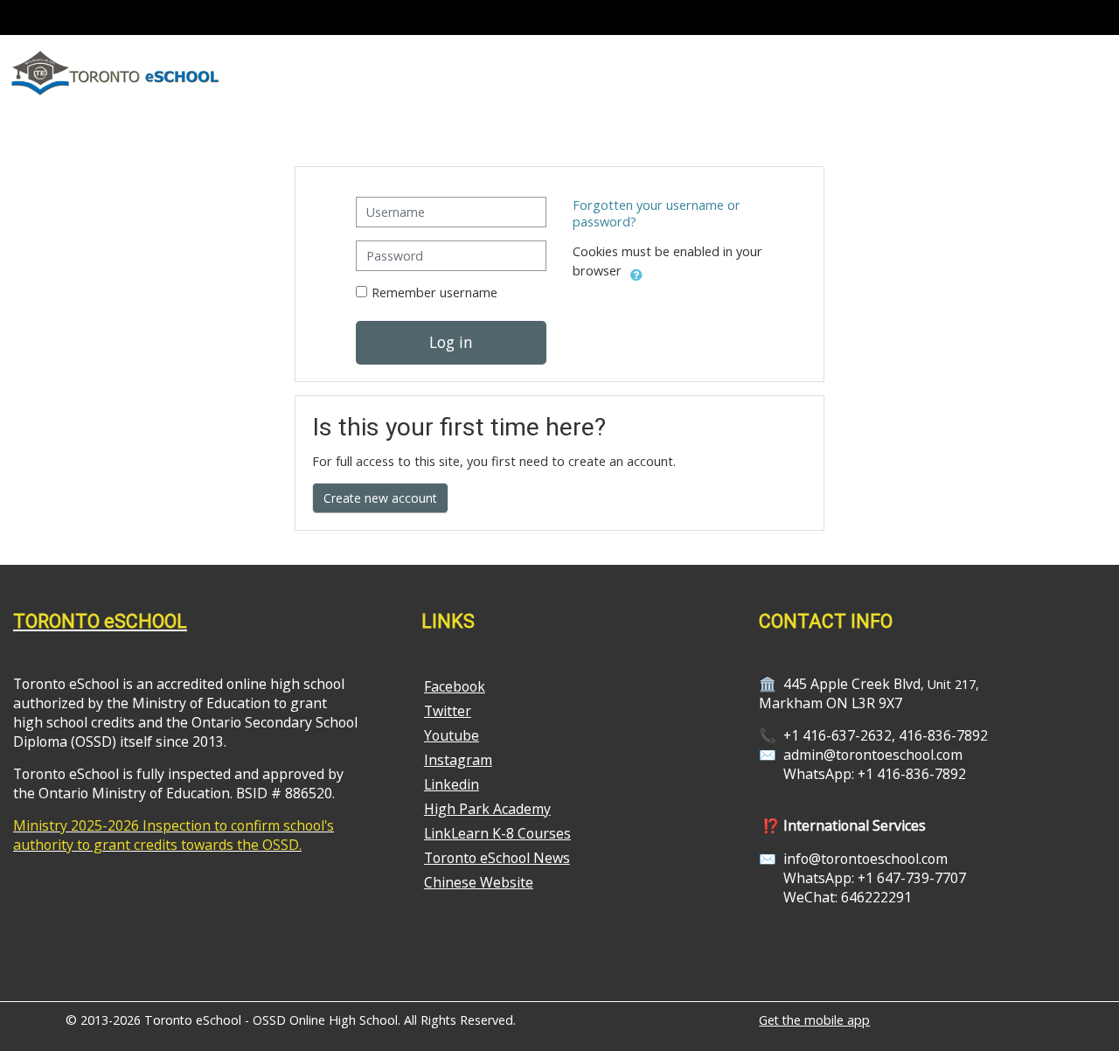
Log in (451, 341)
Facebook (454, 686)
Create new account (380, 498)
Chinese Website (478, 882)
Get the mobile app (814, 1020)
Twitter (447, 710)
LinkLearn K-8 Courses (497, 833)
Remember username (434, 292)
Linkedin (451, 784)
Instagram (458, 759)
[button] (636, 272)
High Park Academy (487, 808)
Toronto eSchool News (497, 857)
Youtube (451, 735)
